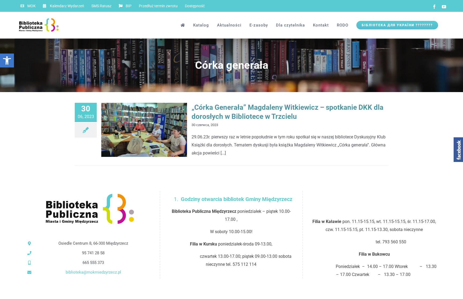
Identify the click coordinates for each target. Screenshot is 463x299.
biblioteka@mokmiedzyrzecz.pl (93, 272)
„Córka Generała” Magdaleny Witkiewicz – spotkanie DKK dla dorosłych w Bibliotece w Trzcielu (135, 130)
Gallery (153, 130)
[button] (7, 60)
